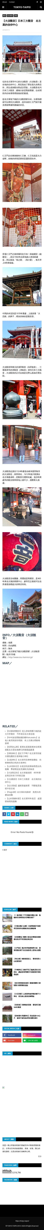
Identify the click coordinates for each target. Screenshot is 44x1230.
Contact (12, 2)
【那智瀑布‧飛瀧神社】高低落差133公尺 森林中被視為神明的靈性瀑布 (27, 1017)
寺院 (16, 15)
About (4, 2)
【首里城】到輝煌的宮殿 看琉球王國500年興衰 (27, 1006)
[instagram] (40, 2)
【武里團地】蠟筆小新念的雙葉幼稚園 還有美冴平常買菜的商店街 (28, 938)
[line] (32, 1040)
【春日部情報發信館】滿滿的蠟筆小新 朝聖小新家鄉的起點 (28, 984)
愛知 (4, 15)
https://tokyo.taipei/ (22, 1221)
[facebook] (37, 2)
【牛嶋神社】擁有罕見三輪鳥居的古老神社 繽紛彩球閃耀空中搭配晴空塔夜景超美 (27, 972)
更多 (40, 1156)
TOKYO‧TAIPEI (22, 7)
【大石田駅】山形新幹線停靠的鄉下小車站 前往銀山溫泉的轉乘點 (27, 995)
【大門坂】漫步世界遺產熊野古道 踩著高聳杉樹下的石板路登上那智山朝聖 (27, 949)
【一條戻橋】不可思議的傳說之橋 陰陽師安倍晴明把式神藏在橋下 (27, 916)
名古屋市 (10, 15)
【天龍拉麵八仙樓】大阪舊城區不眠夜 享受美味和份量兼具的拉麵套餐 (28, 927)
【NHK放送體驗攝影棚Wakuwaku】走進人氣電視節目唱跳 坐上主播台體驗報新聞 (22, 740)
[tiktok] (11, 1046)
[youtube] (11, 1040)
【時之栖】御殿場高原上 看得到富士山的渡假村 (27, 960)
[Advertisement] (23, 1073)
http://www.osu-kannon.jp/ (20, 657)
